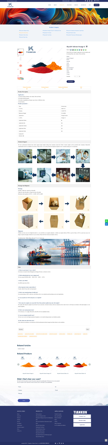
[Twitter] (57, 443)
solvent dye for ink (33, 336)
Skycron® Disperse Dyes (24, 30)
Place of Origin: (70, 69)
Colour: (68, 72)
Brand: (68, 59)
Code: (68, 63)
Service (18, 421)
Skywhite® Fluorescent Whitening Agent (44, 434)
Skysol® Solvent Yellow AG (50, 373)
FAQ (81, 87)
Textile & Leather (58, 414)
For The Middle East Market (60, 425)
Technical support (20, 427)
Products (18, 417)
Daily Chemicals (58, 423)
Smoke (56, 421)
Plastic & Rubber (58, 417)
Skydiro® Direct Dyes (40, 430)
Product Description (27, 87)
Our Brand (19, 423)
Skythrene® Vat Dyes (47, 32)
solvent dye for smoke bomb (41, 333)
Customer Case (82, 416)
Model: (68, 56)
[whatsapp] (92, 1)
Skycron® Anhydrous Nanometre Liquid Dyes (75, 30)
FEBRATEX (73, 0)
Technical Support (45, 87)
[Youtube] (89, 1)
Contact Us (19, 430)
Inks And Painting (58, 415)
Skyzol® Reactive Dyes (71, 32)
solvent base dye (77, 333)
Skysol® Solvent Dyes (24, 32)
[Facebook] (85, 1)
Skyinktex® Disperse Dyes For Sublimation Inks (52, 30)
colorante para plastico (22, 336)
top (106, 440)
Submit (24, 400)
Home (18, 414)
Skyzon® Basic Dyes (23, 37)
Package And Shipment (63, 87)
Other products (39, 414)
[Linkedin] (87, 1)
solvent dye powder (53, 333)
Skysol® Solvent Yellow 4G (67, 373)
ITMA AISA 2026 (66, 0)
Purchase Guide (82, 420)
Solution (18, 419)
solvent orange (62, 333)
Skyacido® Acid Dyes (40, 432)
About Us (19, 415)
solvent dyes (20, 333)
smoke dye (85, 333)
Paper (56, 419)
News (18, 429)
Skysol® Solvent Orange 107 (33, 373)
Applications (19, 425)
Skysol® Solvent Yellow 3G (85, 373)
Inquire (71, 81)
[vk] (63, 443)
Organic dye (69, 333)
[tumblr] (61, 443)
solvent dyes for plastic (29, 333)
